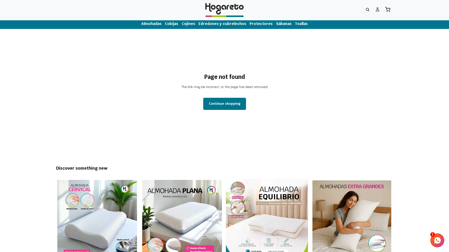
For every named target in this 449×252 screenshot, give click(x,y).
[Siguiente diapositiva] (131, 219)
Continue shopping (224, 104)
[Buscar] (367, 9)
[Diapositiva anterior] (63, 219)
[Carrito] (388, 9)
